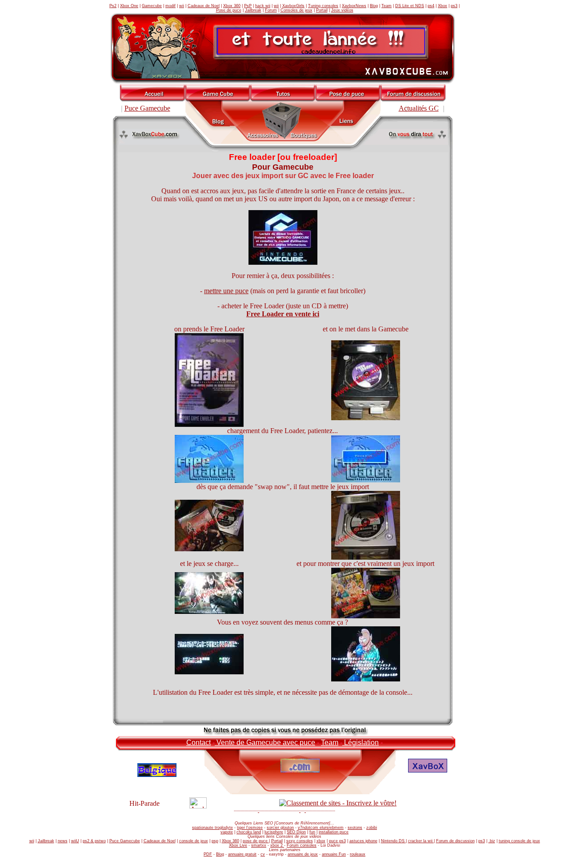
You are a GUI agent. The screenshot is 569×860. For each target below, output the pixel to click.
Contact (198, 742)
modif (170, 6)
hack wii (262, 6)
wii (181, 6)
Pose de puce (228, 10)
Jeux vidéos (342, 10)
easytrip (276, 854)
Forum (271, 10)
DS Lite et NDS (409, 6)
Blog (374, 6)
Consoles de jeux (296, 10)
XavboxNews (354, 6)
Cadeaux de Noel (204, 6)
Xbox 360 (231, 6)
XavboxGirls (293, 6)
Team (386, 6)
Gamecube (152, 6)
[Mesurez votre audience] (198, 806)
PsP (248, 6)
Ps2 (112, 6)
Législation (360, 742)
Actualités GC (419, 108)
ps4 (431, 6)
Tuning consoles (323, 6)
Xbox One (129, 6)
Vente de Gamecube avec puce (265, 742)
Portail (322, 10)
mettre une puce (226, 291)
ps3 (454, 6)
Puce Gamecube (147, 108)
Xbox (442, 6)
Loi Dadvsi (330, 845)
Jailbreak (253, 10)
